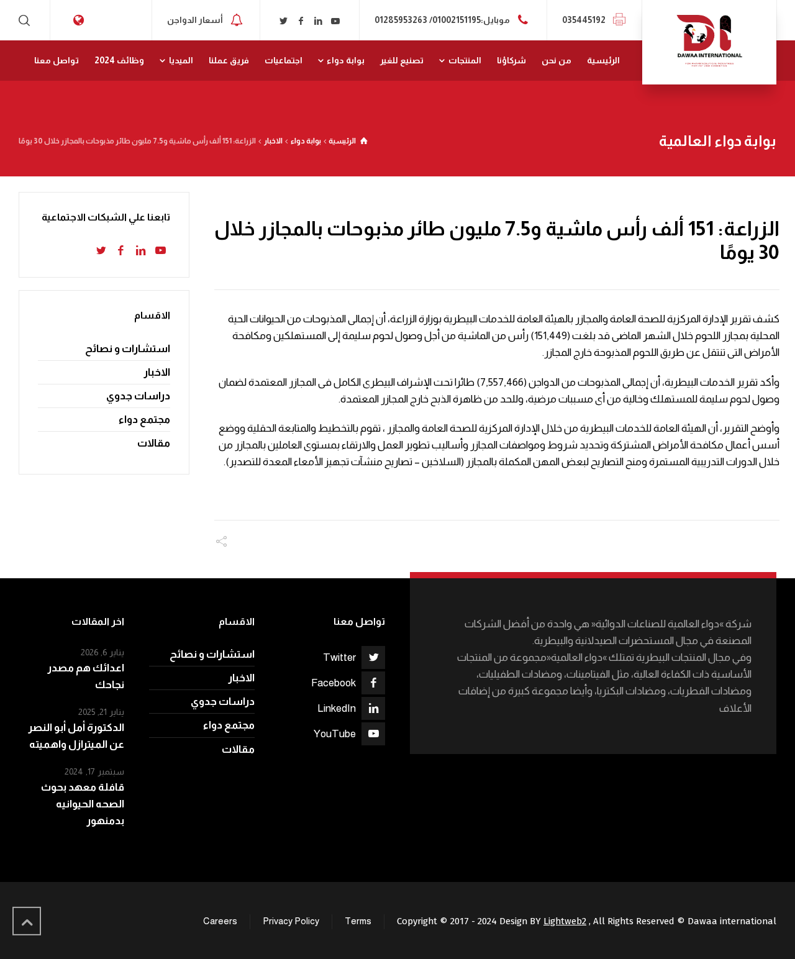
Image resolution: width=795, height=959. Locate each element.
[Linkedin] (318, 21)
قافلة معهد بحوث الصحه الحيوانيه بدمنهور (82, 804)
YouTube (335, 734)
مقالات (153, 443)
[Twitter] (284, 21)
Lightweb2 (564, 921)
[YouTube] (335, 21)
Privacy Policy (291, 921)
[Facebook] (301, 21)
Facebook (333, 683)
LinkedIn (336, 708)
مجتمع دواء (144, 419)
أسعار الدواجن (195, 19)
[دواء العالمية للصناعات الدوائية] (709, 42)
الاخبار (156, 372)
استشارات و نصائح (127, 349)
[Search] (27, 20)
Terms (358, 921)
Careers (220, 921)
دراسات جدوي (138, 396)
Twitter (339, 657)
